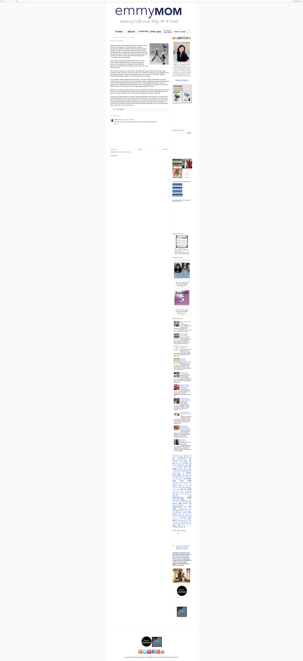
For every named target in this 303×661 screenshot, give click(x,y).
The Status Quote (181, 520)
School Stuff (185, 515)
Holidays (175, 486)
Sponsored (183, 517)
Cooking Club (186, 462)
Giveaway (175, 482)
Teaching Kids (176, 519)
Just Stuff (181, 487)
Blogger (176, 657)
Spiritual (174, 517)
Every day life (184, 467)
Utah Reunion (185, 522)
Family (180, 469)
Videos (174, 525)
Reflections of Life (181, 507)
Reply (115, 124)
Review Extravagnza (185, 511)
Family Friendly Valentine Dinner (185, 385)
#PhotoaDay (175, 455)
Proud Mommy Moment (181, 502)
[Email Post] (114, 109)
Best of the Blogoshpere (181, 457)
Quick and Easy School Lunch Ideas (185, 399)
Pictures (176, 500)
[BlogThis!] (118, 109)
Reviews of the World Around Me (181, 513)
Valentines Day (184, 523)
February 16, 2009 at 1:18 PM (126, 119)
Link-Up (182, 489)
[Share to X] (120, 109)
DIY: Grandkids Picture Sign (184, 334)
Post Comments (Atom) (124, 152)
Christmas (175, 462)
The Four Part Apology (184, 347)
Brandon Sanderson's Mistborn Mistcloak (185, 441)
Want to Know (185, 525)
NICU (173, 494)
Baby (181, 457)
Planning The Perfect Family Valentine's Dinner (185, 427)
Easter (173, 467)
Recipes (185, 503)
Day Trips (185, 465)
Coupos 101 (178, 463)
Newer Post (114, 149)
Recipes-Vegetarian (178, 505)
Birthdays (175, 460)
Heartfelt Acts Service (179, 484)
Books (186, 460)
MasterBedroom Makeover (178, 491)
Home (139, 149)
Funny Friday (181, 477)
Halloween (186, 482)
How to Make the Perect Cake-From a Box (185, 414)
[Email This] (117, 109)
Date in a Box (184, 372)
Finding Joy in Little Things (181, 470)
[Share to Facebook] (121, 109)
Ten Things (187, 519)
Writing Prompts (177, 527)
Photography (178, 498)
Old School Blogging (184, 494)
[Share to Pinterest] (123, 109)
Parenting (175, 496)
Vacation (174, 523)
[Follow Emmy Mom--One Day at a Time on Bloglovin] (182, 81)
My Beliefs (186, 492)
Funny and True (181, 479)
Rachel (116, 119)
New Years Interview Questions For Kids (185, 360)
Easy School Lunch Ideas (185, 322)
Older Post (166, 149)
